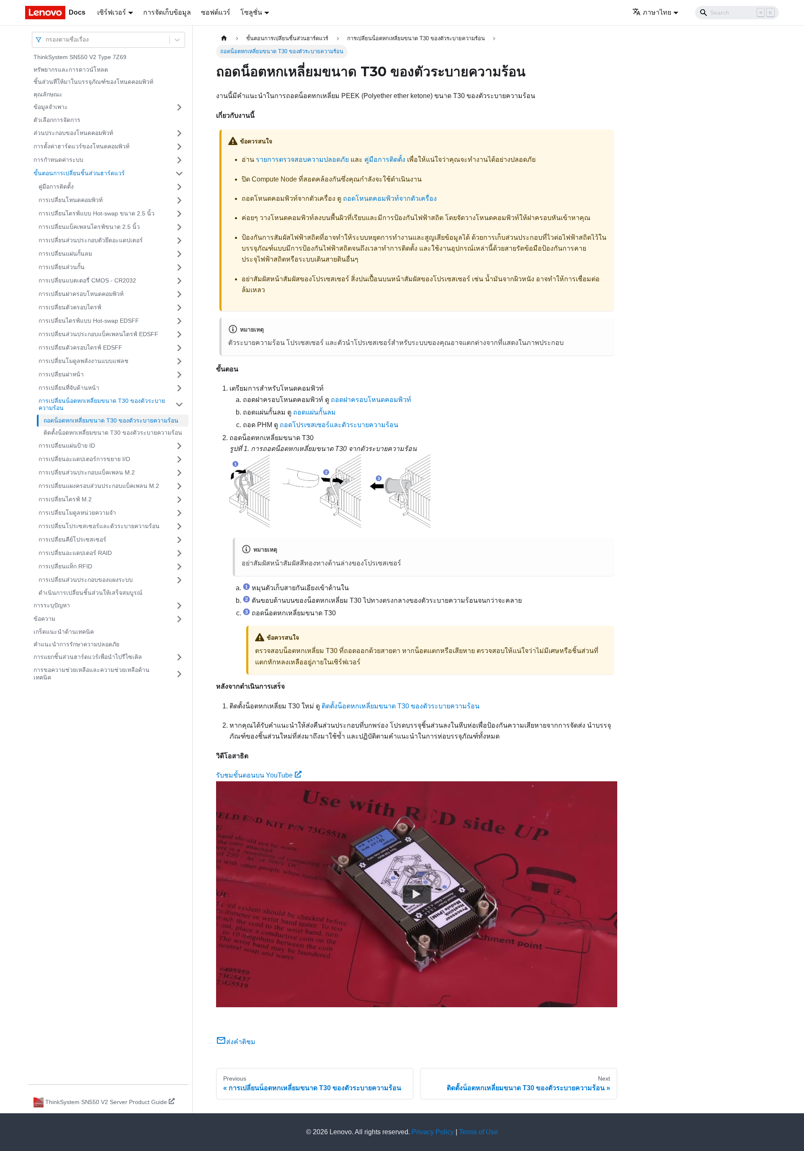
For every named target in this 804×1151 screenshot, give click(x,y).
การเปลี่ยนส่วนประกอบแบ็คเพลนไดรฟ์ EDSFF (98, 334)
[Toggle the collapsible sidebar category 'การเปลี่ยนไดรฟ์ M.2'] (179, 499)
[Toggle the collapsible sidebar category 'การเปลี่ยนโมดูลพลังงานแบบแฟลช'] (179, 361)
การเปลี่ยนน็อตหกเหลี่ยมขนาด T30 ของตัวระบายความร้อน (102, 404)
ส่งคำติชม (240, 1041)
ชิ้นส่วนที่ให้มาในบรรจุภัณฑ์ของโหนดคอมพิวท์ (93, 81)
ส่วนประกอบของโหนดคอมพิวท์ (73, 133)
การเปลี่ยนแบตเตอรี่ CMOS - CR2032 (87, 280)
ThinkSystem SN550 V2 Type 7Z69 (80, 57)
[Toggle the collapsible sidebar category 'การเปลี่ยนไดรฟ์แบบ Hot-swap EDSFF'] (179, 321)
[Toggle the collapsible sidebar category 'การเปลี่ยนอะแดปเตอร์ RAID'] (179, 553)
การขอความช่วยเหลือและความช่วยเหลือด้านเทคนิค (91, 673)
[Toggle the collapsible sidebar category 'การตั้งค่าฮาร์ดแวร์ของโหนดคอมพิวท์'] (179, 146)
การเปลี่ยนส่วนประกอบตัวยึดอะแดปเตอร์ (91, 240)
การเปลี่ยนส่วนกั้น (62, 267)
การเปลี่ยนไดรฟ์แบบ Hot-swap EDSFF (89, 320)
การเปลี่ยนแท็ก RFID (65, 566)
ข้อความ (44, 618)
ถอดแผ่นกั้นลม (314, 412)
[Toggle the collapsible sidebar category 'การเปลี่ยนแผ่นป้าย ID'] (179, 446)
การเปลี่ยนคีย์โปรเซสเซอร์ (72, 539)
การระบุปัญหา (52, 605)
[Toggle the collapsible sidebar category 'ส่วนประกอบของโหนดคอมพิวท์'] (179, 133)
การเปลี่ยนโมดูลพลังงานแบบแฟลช (84, 361)
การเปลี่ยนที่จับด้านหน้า (69, 387)
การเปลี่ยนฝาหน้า (61, 374)
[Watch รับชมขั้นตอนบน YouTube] (416, 894)
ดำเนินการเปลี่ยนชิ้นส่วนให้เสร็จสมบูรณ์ (90, 592)
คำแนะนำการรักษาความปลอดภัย (76, 644)
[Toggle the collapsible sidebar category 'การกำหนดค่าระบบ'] (179, 160)
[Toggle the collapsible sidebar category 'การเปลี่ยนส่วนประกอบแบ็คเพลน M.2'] (179, 473)
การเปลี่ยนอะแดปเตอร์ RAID (75, 553)
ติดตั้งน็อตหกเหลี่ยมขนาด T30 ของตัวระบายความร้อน (113, 432)
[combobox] (46, 39)
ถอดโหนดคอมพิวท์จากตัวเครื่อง (390, 198)
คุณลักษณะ (48, 94)
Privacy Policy (433, 1131)
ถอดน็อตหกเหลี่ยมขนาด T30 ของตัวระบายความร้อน (111, 420)
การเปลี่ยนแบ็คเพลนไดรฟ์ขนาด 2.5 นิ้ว (89, 226)
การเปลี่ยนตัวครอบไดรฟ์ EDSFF (80, 347)
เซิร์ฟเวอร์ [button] (111, 12)
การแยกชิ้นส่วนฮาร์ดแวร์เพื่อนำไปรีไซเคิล (88, 656)
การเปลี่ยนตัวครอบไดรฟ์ (70, 307)
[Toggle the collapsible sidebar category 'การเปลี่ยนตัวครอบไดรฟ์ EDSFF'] (179, 348)
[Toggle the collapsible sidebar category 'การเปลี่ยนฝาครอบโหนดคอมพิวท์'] (179, 294)
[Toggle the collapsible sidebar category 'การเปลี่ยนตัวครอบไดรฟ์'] (179, 307)
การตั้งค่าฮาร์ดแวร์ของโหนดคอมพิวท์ (81, 146)
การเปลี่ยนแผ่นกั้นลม (65, 253)
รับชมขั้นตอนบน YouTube (254, 775)
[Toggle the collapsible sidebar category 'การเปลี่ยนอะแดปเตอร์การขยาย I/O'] (179, 459)
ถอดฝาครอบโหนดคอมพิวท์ (371, 399)
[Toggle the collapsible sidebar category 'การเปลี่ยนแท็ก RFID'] (179, 566)
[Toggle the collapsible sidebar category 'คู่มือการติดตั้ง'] (179, 187)
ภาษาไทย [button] (657, 12)
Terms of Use (478, 1131)
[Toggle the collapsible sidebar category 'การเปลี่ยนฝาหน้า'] (179, 374)
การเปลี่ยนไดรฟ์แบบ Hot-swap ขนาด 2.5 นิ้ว (97, 213)
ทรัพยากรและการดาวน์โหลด (71, 69)
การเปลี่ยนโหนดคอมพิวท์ (71, 200)
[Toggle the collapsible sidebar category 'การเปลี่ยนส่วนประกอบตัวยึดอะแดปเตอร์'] (179, 240)
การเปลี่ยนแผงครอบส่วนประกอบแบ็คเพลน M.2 (99, 485)
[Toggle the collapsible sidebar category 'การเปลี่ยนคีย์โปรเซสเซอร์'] (179, 540)
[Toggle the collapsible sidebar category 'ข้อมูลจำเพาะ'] (179, 107)
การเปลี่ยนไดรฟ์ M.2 (65, 499)
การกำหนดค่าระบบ (58, 159)
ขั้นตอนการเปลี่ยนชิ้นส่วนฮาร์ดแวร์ (79, 173)
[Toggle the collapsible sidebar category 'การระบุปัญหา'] (179, 605)
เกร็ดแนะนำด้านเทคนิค (64, 631)
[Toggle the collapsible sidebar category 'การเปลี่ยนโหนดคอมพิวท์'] (179, 200)
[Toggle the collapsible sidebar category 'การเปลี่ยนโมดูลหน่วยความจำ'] (179, 513)
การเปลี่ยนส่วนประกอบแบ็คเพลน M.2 (87, 472)
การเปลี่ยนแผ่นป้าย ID (67, 445)
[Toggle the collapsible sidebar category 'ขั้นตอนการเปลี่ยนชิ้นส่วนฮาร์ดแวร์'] (179, 173)
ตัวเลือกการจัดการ (57, 120)
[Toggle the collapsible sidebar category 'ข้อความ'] (179, 619)
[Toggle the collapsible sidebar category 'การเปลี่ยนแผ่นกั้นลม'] (179, 254)
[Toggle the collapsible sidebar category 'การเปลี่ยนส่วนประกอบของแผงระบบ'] (179, 580)
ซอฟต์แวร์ (215, 12)
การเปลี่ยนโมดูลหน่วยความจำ (77, 512)
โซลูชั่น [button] (251, 12)
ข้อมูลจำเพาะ (51, 107)
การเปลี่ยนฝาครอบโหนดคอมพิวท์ (81, 293)
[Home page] (224, 38)
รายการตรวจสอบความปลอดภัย (302, 159)
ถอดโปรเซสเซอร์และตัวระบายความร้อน (339, 424)
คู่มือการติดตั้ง (56, 186)
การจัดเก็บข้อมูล (167, 12)
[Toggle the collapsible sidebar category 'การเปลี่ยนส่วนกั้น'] (179, 267)
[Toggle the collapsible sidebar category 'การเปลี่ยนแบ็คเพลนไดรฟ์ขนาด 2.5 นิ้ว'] (179, 227)
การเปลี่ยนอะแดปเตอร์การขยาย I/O (84, 459)
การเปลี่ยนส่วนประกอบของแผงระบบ (86, 579)
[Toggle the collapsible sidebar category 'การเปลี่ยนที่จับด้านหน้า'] (179, 388)
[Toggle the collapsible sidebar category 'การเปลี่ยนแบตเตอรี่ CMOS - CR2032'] (179, 281)
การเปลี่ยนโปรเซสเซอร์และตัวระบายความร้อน (99, 526)
